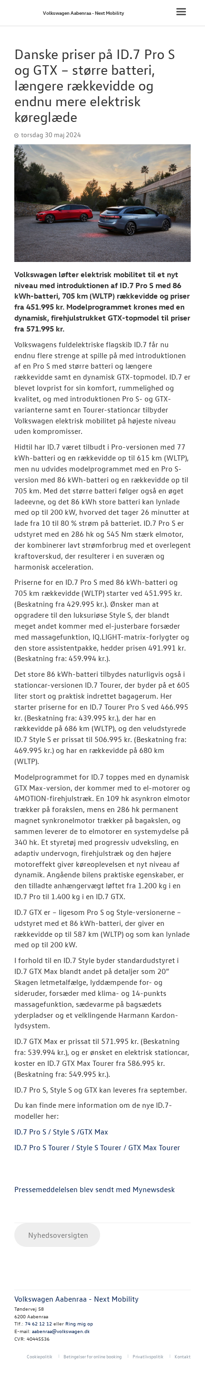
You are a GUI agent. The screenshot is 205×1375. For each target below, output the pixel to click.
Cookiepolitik (39, 1356)
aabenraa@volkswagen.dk (61, 1331)
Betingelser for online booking (92, 1356)
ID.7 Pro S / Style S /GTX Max (61, 1131)
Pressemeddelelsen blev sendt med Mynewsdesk (94, 1189)
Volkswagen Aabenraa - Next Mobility (83, 12)
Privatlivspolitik (148, 1356)
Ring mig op (79, 1323)
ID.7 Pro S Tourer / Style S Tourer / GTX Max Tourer (97, 1147)
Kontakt (182, 1356)
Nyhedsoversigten (57, 1235)
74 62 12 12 (38, 1323)
